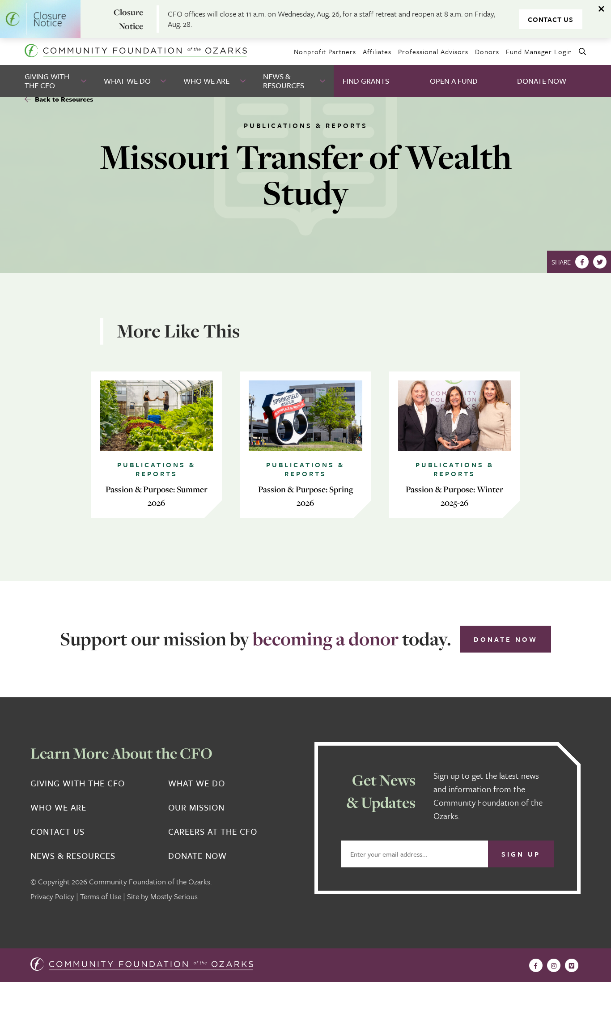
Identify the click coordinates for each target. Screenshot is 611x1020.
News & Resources (283, 81)
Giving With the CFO (47, 81)
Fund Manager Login (539, 51)
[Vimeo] (571, 965)
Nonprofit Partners (325, 51)
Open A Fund (454, 80)
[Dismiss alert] (602, 9)
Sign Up (520, 854)
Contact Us (550, 19)
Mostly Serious (174, 896)
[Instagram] (553, 965)
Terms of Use (100, 896)
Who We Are (206, 80)
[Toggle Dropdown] (84, 81)
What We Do (127, 80)
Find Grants (366, 80)
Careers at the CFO (212, 831)
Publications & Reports (306, 125)
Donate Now (541, 80)
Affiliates (377, 51)
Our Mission (196, 807)
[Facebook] (582, 262)
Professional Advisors (433, 51)
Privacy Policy (52, 896)
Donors (487, 51)
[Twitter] (600, 262)
